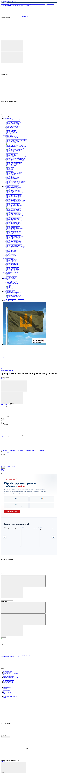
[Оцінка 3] (12, 619)
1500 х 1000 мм (25, 450)
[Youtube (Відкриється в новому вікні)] (11, 39)
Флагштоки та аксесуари (9, 278)
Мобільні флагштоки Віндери (10, 272)
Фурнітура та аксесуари (12, 283)
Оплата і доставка (19, 4)
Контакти (36, 4)
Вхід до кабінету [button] (7, 687)
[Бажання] (29, 95)
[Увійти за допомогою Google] (34, 581)
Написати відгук (5, 378)
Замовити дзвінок (12, 511)
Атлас (13, 466)
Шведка (10, 466)
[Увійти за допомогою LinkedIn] (12, 592)
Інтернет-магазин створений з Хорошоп (10, 656)
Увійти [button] (2, 436)
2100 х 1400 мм (40, 450)
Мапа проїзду (4, 761)
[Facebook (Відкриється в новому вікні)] (32, 28)
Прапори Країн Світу (8, 258)
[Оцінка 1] (12, 607)
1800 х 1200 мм (32, 450)
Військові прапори (7, 135)
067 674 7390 (25, 16)
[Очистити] (12, 57)
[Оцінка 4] (34, 619)
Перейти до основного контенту (8, 1)
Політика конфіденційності (45, 4)
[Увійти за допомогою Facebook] (12, 581)
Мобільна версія (26, 655)
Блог (53, 4)
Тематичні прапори (8, 249)
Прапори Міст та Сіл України (10, 186)
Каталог (2, 4)
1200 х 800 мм (10, 450)
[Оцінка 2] (34, 607)
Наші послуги (7, 4)
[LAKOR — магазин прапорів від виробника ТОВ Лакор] (8, 642)
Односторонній (4, 452)
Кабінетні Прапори (8, 300)
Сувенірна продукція (8, 285)
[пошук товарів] (12, 46)
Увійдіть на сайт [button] (4, 404)
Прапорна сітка (4, 466)
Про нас (13, 4)
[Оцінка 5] (12, 630)
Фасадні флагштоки (11, 282)
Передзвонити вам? (5, 17)
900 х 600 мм (4, 450)
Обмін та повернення (29, 4)
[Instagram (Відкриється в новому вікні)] (11, 28)
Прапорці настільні (8, 291)
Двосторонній (11, 452)
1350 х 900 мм (17, 450)
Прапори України (7, 118)
